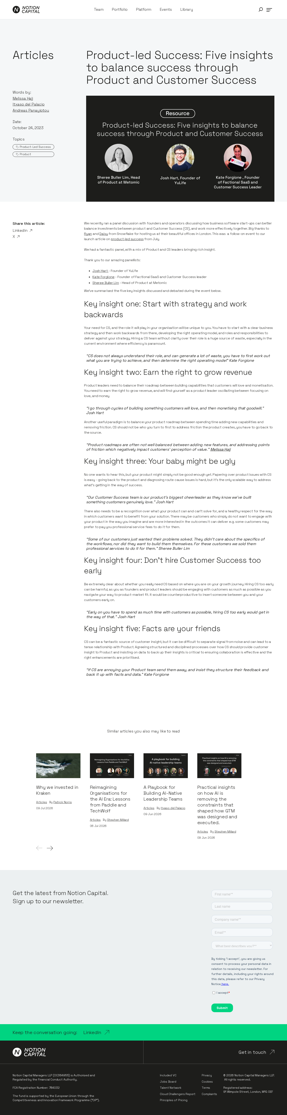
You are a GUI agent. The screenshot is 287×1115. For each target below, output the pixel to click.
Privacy (207, 1075)
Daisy (103, 234)
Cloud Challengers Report (177, 1094)
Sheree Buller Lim (105, 283)
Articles (41, 802)
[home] (26, 9)
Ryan (88, 234)
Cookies (207, 1081)
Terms (206, 1088)
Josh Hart (100, 271)
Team (98, 9)
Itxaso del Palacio (173, 808)
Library (186, 9)
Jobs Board (168, 1081)
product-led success (127, 239)
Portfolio (119, 9)
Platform (143, 9)
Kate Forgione (103, 277)
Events (166, 9)
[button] (261, 9)
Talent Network (170, 1088)
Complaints (209, 1094)
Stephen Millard (118, 820)
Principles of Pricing (173, 1100)
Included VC (168, 1075)
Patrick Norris (62, 802)
